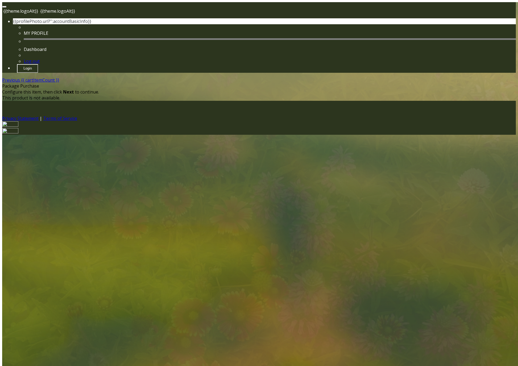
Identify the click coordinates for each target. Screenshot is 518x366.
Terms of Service (60, 118)
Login (27, 68)
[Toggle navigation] (4, 7)
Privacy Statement (20, 118)
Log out (32, 61)
